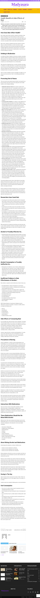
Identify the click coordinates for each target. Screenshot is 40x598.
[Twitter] (38, 0)
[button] (38, 9)
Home (5, 9)
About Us (9, 9)
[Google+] (33, 0)
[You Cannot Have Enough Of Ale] (22, 548)
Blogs (20, 9)
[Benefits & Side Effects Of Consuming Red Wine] (13, 548)
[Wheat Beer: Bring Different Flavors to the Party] (3, 578)
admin (3, 21)
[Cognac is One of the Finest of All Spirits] (16, 569)
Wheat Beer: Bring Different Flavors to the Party (9, 578)
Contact (30, 9)
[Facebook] (31, 0)
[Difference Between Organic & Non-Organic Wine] (3, 569)
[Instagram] (35, 0)
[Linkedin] (37, 0)
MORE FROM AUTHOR (12, 543)
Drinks (15, 9)
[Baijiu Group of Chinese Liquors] (16, 578)
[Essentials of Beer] (16, 573)
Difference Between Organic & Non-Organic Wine (9, 569)
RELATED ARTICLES (4, 543)
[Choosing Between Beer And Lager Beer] (4, 548)
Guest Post (7, 12)
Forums (25, 9)
